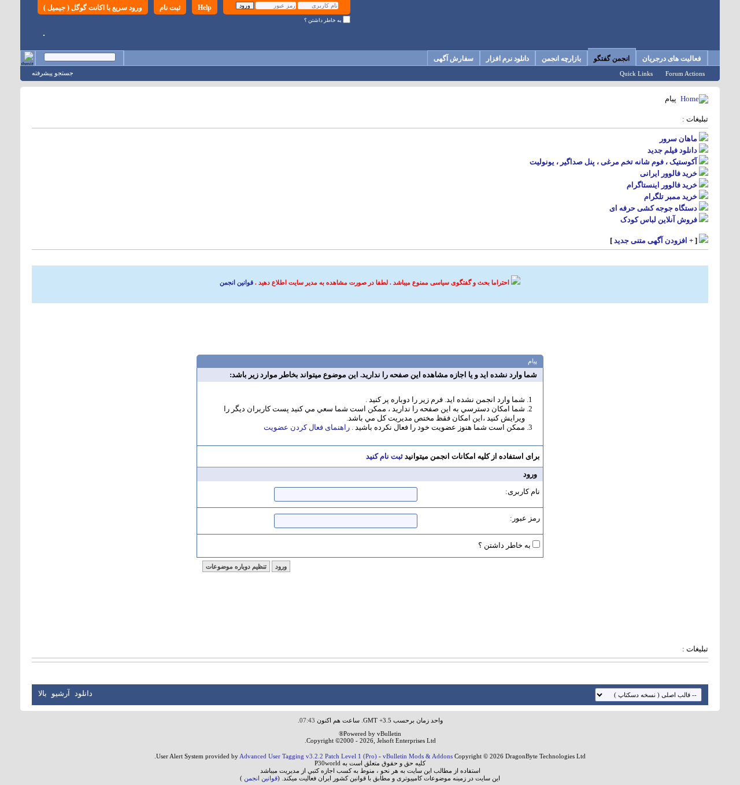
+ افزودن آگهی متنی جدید (653, 240)
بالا (42, 693)
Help (205, 7)
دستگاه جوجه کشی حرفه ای (653, 208)
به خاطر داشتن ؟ (323, 20)
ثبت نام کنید (384, 456)
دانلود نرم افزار (507, 58)
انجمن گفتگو (612, 58)
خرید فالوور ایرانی (668, 173)
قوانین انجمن (236, 282)
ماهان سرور (678, 138)
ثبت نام (170, 7)
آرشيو (60, 693)
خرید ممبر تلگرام (670, 196)
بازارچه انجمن (561, 58)
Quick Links (636, 73)
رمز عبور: (525, 518)
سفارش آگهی (453, 58)
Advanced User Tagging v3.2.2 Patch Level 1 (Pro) (308, 756)
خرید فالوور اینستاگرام (662, 184)
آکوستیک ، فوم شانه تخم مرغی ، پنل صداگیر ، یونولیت (613, 161)
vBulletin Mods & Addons (418, 756)
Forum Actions (685, 73)
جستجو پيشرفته (52, 72)
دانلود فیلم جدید (672, 150)
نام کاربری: (522, 491)
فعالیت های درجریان (671, 58)
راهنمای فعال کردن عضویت (307, 427)
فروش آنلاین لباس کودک (658, 219)
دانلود (83, 693)
